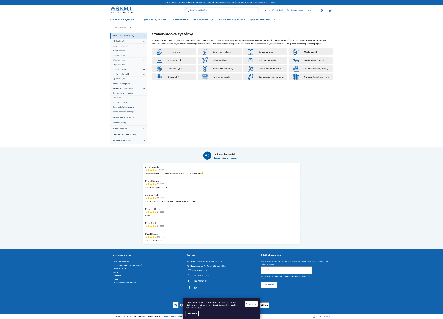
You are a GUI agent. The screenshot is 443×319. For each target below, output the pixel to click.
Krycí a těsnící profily (121, 74)
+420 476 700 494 (201, 275)
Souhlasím (251, 304)
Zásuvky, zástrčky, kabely (123, 93)
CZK (309, 10)
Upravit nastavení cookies (172, 316)
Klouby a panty (119, 50)
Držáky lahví (117, 98)
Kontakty (116, 272)
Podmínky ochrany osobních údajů (127, 265)
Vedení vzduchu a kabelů (123, 88)
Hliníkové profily (119, 41)
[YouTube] (195, 287)
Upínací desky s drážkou (123, 117)
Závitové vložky (119, 122)
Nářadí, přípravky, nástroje (123, 112)
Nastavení (192, 313)
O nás (115, 279)
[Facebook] (189, 287)
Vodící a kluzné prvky (121, 84)
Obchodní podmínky (121, 261)
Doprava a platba (120, 269)
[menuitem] (125, 20)
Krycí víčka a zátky (120, 69)
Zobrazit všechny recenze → (227, 158)
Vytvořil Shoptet (323, 316)
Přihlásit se (269, 285)
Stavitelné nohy (119, 60)
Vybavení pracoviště (122, 140)
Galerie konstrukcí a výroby (124, 282)
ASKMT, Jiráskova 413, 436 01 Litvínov (206, 261)
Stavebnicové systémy (123, 36)
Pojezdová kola (119, 65)
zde (199, 307)
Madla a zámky (119, 55)
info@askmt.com (297, 10)
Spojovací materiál (120, 46)
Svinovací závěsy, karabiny (123, 107)
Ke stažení (117, 275)
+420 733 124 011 (275, 10)
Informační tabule (120, 102)
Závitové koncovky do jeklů (124, 134)
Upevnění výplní (119, 79)
